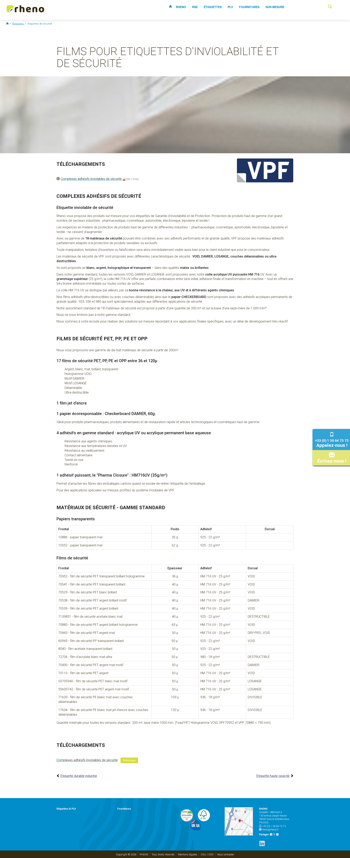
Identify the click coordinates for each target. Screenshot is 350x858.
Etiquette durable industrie (78, 776)
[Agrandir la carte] (239, 821)
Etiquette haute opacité (273, 776)
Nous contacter (225, 854)
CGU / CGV (207, 854)
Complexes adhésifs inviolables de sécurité (91, 179)
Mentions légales (187, 854)
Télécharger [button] (129, 760)
